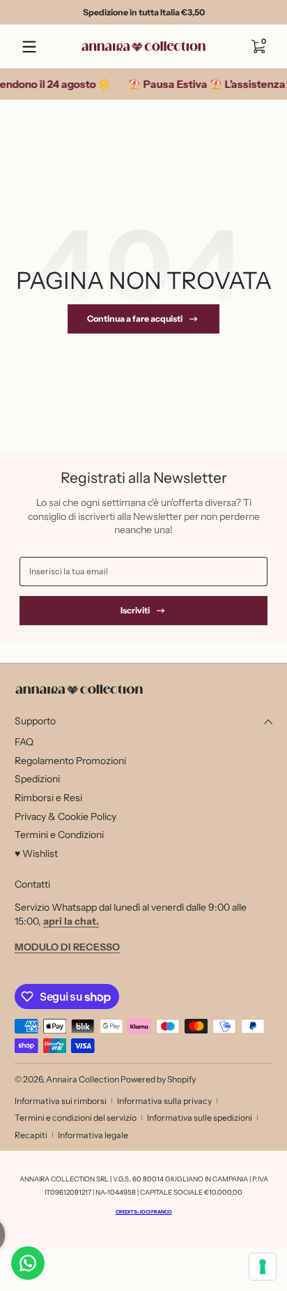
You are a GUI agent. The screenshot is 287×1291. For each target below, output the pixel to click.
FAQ (24, 742)
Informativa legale (93, 1135)
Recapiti (31, 1135)
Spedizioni (37, 779)
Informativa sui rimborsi (61, 1101)
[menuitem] (143, 742)
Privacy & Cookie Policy (65, 816)
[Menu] (29, 46)
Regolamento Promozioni (70, 760)
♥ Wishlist (36, 853)
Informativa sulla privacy (164, 1101)
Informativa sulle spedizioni (199, 1117)
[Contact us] (28, 1263)
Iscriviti (135, 610)
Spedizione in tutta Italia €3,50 (144, 12)
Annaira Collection (82, 1079)
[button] (257, 46)
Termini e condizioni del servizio (76, 1117)
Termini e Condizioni (59, 834)
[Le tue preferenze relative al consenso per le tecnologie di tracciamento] (262, 1266)
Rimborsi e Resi (48, 797)
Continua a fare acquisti (135, 318)
